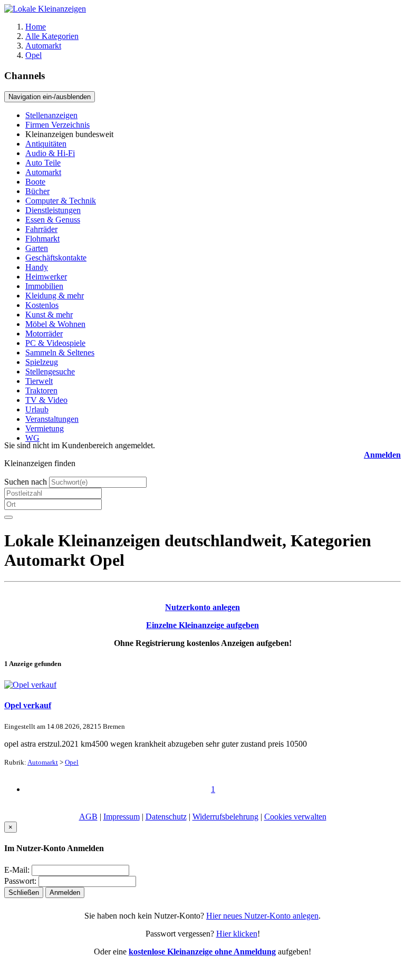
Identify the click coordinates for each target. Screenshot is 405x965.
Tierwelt (39, 381)
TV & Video (46, 399)
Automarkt (43, 45)
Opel (33, 55)
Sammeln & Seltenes (59, 352)
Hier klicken (236, 933)
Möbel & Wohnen (55, 324)
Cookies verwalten (295, 816)
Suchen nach (25, 481)
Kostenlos (42, 305)
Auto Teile (43, 162)
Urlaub (37, 409)
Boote (35, 181)
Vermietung (44, 428)
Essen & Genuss (52, 219)
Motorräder (44, 333)
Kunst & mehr (49, 314)
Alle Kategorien (52, 36)
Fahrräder (41, 229)
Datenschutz (166, 816)
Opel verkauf (27, 705)
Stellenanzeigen (51, 115)
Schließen (23, 892)
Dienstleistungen (53, 210)
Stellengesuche (50, 371)
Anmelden (382, 454)
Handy (36, 267)
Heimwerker (46, 276)
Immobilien (44, 286)
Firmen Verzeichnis (57, 124)
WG (32, 437)
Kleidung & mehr (54, 295)
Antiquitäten (45, 143)
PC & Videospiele (55, 343)
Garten (36, 248)
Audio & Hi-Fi (50, 153)
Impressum (121, 816)
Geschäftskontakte (55, 257)
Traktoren (41, 390)
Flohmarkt (42, 238)
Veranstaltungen (52, 418)
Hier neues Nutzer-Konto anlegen (262, 915)
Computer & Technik (60, 200)
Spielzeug (41, 362)
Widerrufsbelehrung (225, 816)
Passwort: (20, 880)
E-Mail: (17, 869)
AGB (88, 816)
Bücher (37, 191)
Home (35, 26)
